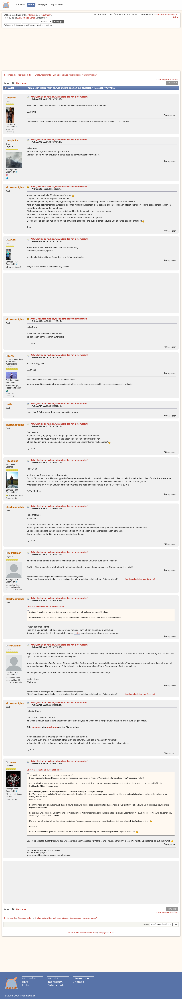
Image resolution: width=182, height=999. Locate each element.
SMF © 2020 (80, 933)
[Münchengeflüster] (7, 178)
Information (81, 978)
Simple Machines (91, 933)
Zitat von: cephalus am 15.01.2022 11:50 (44, 770)
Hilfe (25, 981)
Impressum (55, 981)
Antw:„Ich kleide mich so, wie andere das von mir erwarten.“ (59, 97)
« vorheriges (162, 79)
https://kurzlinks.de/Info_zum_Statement (139, 579)
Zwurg (12, 239)
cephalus (13, 140)
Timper (12, 762)
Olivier (12, 97)
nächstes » (173, 79)
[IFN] (7, 391)
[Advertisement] (91, 49)
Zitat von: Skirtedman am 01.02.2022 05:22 (45, 607)
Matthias (13, 460)
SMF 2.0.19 (71, 933)
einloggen (31, 15)
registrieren (46, 15)
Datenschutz (56, 985)
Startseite (29, 978)
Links (25, 985)
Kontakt (52, 978)
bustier (77, 633)
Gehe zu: (146, 924)
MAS (11, 355)
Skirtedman (14, 552)
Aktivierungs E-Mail (26, 18)
